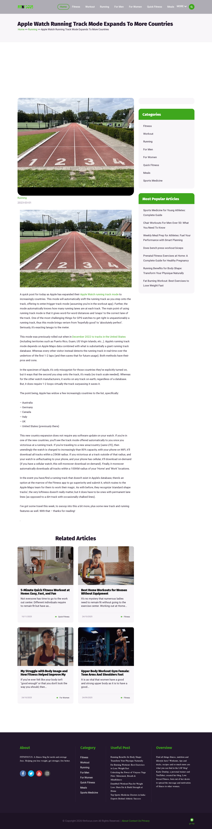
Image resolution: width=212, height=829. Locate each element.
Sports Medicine (152, 180)
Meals (170, 6)
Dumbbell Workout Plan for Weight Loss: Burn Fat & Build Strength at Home (127, 787)
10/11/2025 (27, 616)
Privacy (146, 820)
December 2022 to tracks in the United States (99, 336)
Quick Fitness (154, 6)
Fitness (76, 6)
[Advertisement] (106, 70)
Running (104, 6)
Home (63, 6)
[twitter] (31, 773)
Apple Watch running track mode (99, 294)
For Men (119, 6)
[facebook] (23, 773)
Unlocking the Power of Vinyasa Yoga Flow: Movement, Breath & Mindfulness (128, 776)
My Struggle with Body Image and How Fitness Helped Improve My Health (44, 672)
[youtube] (39, 773)
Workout (90, 6)
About (125, 820)
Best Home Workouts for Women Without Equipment (104, 591)
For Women (135, 6)
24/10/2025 (87, 616)
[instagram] (47, 773)
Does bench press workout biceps (163, 247)
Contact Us (135, 820)
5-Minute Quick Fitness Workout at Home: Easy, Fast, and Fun (45, 591)
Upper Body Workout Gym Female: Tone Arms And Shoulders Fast (105, 672)
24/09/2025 (87, 697)
